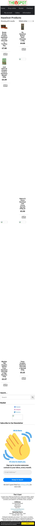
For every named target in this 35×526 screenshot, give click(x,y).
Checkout (29, 8)
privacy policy (24, 484)
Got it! (27, 523)
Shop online (12, 8)
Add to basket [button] (5, 54)
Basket (21, 8)
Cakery (17, 13)
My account (8, 13)
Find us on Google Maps (17, 509)
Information (27, 13)
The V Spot (17, 494)
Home (3, 8)
